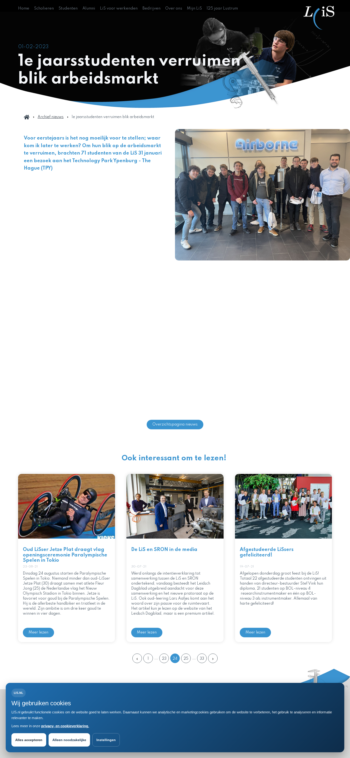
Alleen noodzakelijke (69, 740)
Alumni (88, 8)
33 (202, 659)
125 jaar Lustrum (222, 8)
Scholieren (44, 8)
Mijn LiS (194, 8)
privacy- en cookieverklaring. (65, 726)
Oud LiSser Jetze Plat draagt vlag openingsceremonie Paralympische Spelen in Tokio (65, 555)
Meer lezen (38, 632)
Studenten (68, 8)
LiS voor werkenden (119, 8)
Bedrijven (151, 8)
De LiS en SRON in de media (164, 549)
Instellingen (106, 740)
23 (164, 659)
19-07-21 (247, 566)
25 (186, 659)
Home (23, 8)
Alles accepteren (28, 740)
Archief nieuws (51, 117)
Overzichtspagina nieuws (175, 424)
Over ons (173, 8)
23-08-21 (30, 566)
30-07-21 (138, 566)
